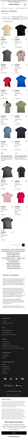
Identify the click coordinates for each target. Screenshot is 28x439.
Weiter (14, 433)
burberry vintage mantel (13, 265)
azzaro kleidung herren (13, 256)
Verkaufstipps (5, 341)
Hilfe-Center (5, 355)
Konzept (4, 321)
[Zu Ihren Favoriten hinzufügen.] (12, 39)
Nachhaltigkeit (6, 366)
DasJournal (5, 373)
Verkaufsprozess (6, 344)
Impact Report (5, 369)
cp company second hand (14, 268)
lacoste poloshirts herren (18, 249)
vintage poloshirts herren (8, 258)
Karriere (4, 371)
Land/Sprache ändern (14, 436)
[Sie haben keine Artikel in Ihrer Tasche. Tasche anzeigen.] (25, 4)
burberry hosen (6, 249)
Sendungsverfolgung (7, 330)
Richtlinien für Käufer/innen (9, 334)
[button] (25, 4)
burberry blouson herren (13, 253)
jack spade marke (13, 261)
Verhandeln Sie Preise (6, 156)
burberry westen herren (13, 254)
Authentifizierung (6, 332)
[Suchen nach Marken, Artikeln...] (2, 4)
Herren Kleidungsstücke (21, 8)
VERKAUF (4, 339)
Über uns (4, 364)
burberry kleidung (20, 251)
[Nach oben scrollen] (23, 245)
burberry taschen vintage (13, 260)
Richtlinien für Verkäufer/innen (10, 346)
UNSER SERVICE (6, 318)
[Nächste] (17, 245)
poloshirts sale (21, 258)
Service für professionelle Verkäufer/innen (13, 348)
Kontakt (4, 357)
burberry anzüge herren (13, 266)
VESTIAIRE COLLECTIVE (8, 362)
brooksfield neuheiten (8, 251)
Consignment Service (7, 323)
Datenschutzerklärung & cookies (13, 395)
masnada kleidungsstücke (13, 263)
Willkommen (4, 8)
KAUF (3, 327)
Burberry (11, 8)
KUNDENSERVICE (6, 352)
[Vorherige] (10, 245)
